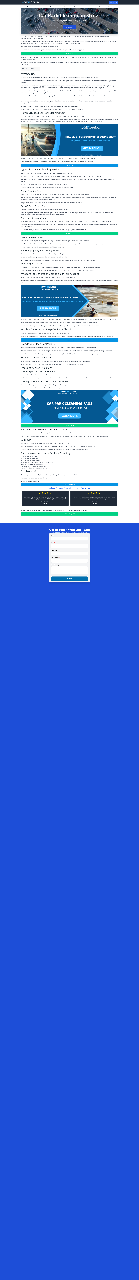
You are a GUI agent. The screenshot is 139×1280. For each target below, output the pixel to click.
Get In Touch (113, 2)
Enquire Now (69, 425)
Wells (22, 481)
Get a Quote (69, 27)
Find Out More (69, 340)
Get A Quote (69, 233)
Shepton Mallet (29, 481)
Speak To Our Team (69, 484)
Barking (36, 481)
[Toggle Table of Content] (37, 69)
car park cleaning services (39, 47)
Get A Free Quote (69, 514)
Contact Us (69, 165)
